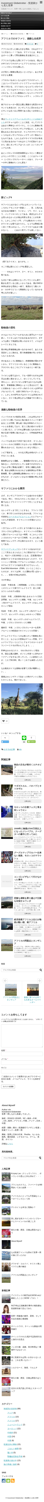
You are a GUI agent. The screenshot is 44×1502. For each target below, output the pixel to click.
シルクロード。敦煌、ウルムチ (24, 1368)
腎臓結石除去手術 (14, 1456)
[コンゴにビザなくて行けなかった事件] (7, 881)
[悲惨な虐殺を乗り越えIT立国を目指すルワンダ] (7, 902)
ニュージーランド (14, 1425)
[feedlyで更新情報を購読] (8, 1481)
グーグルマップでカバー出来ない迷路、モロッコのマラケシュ (28, 855)
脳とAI (10, 1453)
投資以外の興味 (6, 28)
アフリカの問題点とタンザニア (24, 1275)
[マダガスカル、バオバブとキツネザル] (7, 790)
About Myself (6, 13)
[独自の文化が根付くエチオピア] (7, 769)
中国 (9, 1436)
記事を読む (28, 780)
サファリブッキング (9, 549)
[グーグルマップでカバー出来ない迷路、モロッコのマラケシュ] (7, 857)
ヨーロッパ (12, 1429)
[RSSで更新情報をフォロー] (13, 1481)
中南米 (10, 1433)
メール (4, 1059)
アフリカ (30, 44)
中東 (9, 1440)
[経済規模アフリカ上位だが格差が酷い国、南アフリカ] (7, 924)
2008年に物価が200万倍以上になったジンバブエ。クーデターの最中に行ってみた (28, 831)
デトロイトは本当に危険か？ (23, 1207)
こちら (10, 1144)
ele (20, 749)
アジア (10, 1413)
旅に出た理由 (5, 18)
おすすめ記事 (5, 15)
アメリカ (11, 1421)
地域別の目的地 (6, 21)
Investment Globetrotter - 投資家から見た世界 (19, 4)
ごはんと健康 (13, 1449)
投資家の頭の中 (6, 26)
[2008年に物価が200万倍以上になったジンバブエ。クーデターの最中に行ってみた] (7, 833)
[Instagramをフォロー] (4, 1481)
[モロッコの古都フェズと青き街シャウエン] (7, 811)
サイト (4, 1068)
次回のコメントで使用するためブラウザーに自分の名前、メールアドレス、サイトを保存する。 (21, 1079)
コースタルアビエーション (20, 517)
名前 (3, 1050)
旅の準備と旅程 (6, 23)
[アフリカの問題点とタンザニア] (7, 945)
